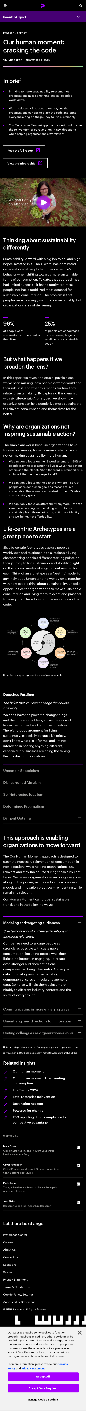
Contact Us (10, 1257)
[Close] (79, 1332)
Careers (8, 1242)
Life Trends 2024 (25, 1090)
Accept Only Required (43, 1388)
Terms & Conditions (16, 1287)
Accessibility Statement (19, 1302)
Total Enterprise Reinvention (34, 1096)
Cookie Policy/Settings (18, 1294)
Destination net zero (28, 1103)
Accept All (43, 1376)
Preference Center (15, 1234)
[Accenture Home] (43, 5)
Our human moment (28, 1071)
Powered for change (28, 1110)
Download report (14, 17)
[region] (43, 1368)
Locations (9, 1264)
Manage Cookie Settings (43, 1399)
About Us (9, 1249)
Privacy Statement (15, 1279)
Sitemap (8, 1272)
